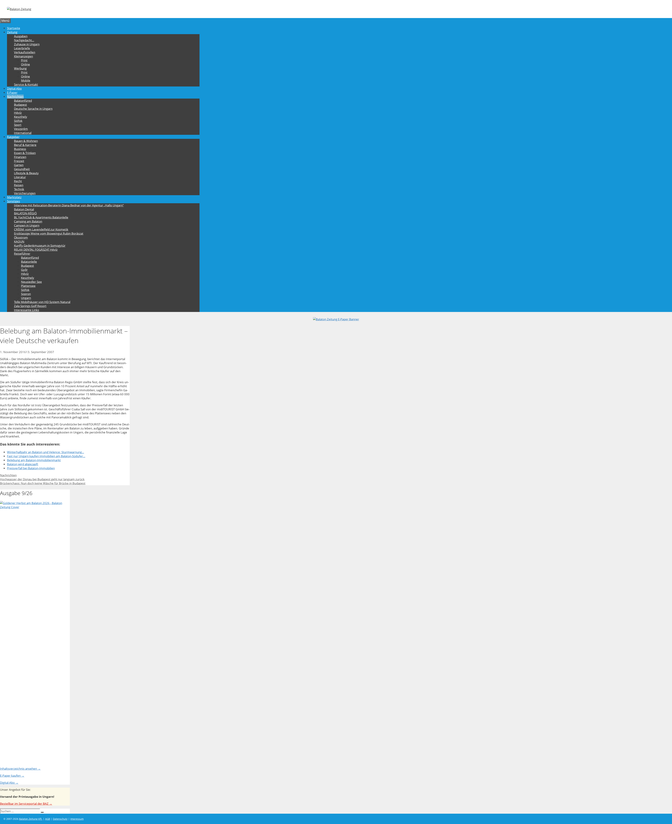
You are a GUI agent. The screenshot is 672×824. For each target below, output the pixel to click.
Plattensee (28, 286)
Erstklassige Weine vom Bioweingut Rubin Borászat (48, 233)
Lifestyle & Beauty (26, 173)
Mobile (25, 80)
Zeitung (12, 32)
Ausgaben (20, 36)
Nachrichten (15, 97)
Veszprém (21, 129)
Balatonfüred (23, 101)
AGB (47, 818)
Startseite (13, 28)
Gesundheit (22, 169)
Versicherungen (25, 193)
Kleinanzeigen (23, 56)
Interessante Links (26, 310)
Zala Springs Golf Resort (30, 306)
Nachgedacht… (24, 40)
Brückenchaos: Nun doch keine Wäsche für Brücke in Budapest (42, 483)
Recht (18, 181)
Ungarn (26, 298)
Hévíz (18, 113)
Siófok (18, 121)
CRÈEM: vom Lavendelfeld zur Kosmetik (41, 229)
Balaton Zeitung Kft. (30, 818)
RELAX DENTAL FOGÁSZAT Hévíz (36, 250)
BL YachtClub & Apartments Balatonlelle (41, 217)
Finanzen (20, 157)
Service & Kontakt (26, 84)
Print (24, 60)
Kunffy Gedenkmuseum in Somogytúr (39, 246)
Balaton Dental (24, 209)
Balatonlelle (29, 262)
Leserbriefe (22, 48)
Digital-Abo (14, 88)
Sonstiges (13, 201)
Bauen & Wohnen (26, 141)
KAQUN (19, 241)
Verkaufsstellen (24, 52)
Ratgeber (13, 137)
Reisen (18, 185)
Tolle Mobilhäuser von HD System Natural (42, 302)
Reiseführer (22, 254)
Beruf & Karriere (25, 145)
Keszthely (20, 117)
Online (25, 64)
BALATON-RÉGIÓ (25, 213)
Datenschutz (60, 818)
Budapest (20, 105)
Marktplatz (14, 197)
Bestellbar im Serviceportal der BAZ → (26, 804)
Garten (18, 165)
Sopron (26, 294)
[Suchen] (42, 812)
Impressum (77, 818)
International (22, 133)
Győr (24, 270)
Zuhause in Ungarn (27, 44)
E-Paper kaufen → (12, 776)
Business (20, 149)
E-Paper (12, 93)
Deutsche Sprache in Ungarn (33, 109)
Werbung (20, 68)
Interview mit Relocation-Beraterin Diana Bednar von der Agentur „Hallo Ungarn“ (69, 205)
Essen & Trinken (25, 153)
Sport (17, 125)
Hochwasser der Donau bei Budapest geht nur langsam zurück (42, 479)
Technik (19, 189)
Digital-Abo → (9, 783)
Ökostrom (21, 237)
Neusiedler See (31, 282)
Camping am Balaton (28, 221)
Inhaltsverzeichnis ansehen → (20, 769)
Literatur (20, 177)
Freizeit (19, 161)
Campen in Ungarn (26, 225)
